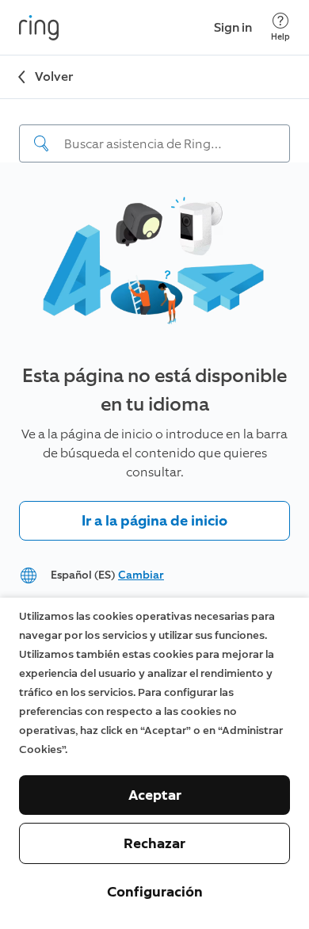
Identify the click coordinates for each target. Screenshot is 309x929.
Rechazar (154, 843)
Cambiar (141, 575)
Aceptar (154, 795)
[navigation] (154, 130)
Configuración (155, 891)
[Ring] (39, 27)
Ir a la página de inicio (154, 520)
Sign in (233, 27)
